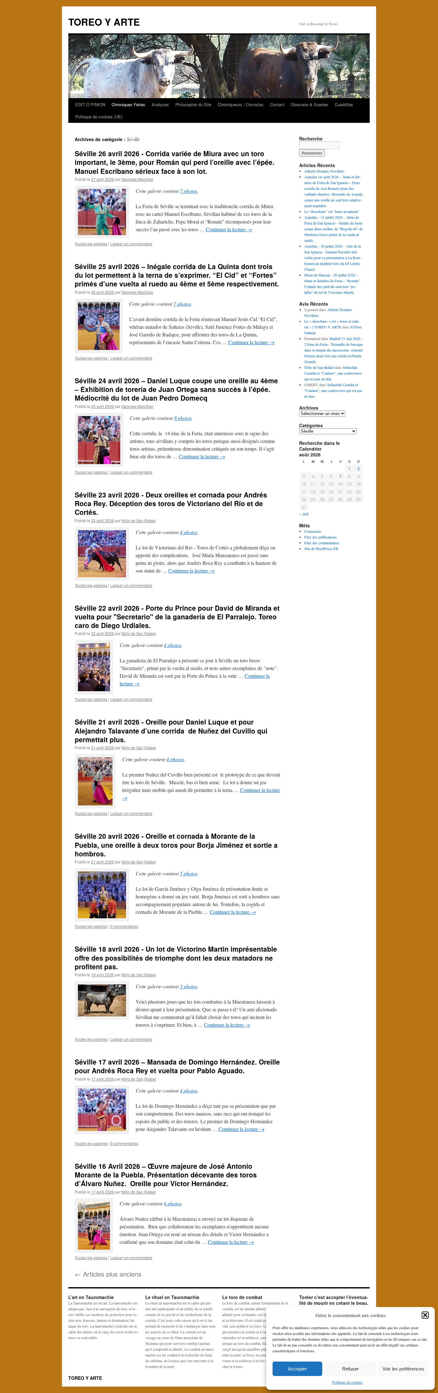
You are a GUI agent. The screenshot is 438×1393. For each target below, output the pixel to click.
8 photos (182, 417)
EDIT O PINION (90, 104)
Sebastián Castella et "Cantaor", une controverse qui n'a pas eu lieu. (333, 373)
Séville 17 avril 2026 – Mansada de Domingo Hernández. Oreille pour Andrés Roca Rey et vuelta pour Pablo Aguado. (177, 1066)
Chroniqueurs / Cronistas (241, 104)
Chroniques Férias (128, 104)
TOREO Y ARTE (104, 22)
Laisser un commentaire (131, 243)
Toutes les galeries (91, 243)
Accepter (297, 1369)
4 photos (188, 532)
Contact (277, 104)
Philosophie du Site (193, 104)
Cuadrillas (344, 104)
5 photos (188, 873)
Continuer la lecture (229, 229)
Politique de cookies (347, 1382)
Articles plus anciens (108, 1273)
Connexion (312, 531)
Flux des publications (320, 536)
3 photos (188, 986)
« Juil (303, 513)
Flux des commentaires (321, 542)
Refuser (350, 1369)
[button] (425, 1315)
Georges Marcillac (137, 179)
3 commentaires (124, 926)
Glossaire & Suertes (309, 104)
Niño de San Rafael (139, 520)
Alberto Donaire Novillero (324, 171)
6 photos (172, 1203)
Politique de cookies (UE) (98, 117)
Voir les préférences (403, 1369)
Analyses (160, 104)
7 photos (188, 190)
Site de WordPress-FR (321, 548)
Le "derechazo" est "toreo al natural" (331, 211)
